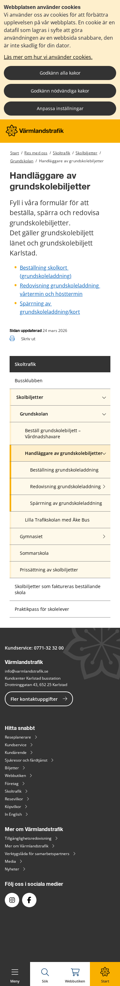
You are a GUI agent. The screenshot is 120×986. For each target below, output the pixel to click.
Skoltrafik (61, 153)
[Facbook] (29, 900)
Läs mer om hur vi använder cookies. (48, 57)
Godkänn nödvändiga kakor (60, 91)
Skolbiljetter (86, 153)
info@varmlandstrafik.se (26, 671)
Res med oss (35, 153)
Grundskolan (22, 161)
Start (14, 153)
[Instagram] (12, 900)
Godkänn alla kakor (60, 73)
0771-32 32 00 (49, 648)
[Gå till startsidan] (34, 134)
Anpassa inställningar (60, 108)
